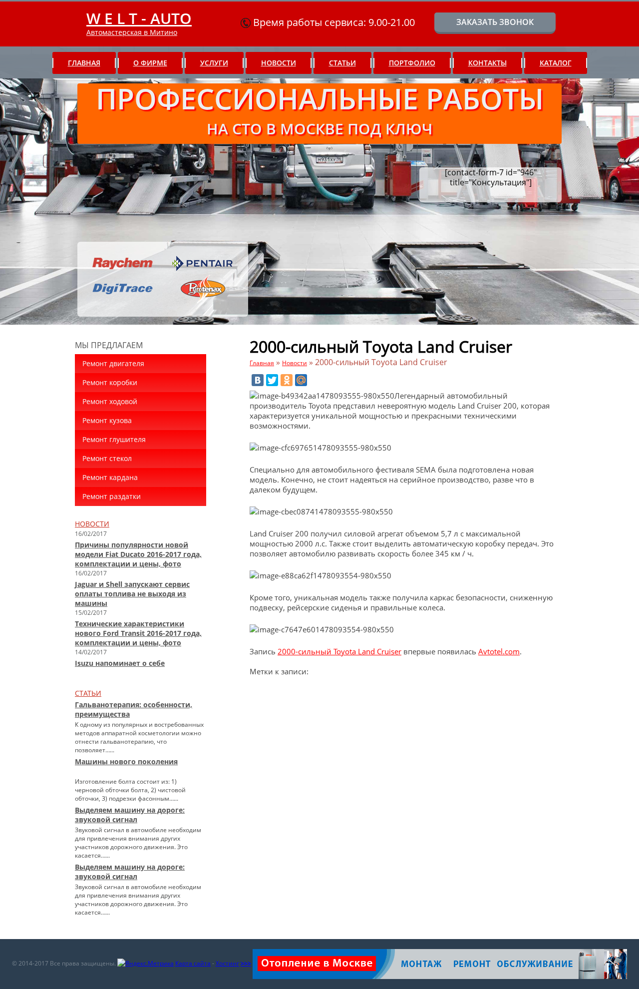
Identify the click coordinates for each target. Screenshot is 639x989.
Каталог (556, 62)
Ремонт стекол (107, 458)
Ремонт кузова (107, 420)
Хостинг (227, 963)
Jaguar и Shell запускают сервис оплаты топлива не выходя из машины (132, 593)
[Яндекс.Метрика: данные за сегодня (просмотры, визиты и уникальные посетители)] (145, 964)
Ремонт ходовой (109, 401)
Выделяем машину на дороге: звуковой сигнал (130, 814)
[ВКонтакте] (258, 380)
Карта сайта (193, 963)
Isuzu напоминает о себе (120, 663)
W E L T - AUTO (139, 18)
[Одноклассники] (287, 380)
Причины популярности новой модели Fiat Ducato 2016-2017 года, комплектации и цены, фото (138, 554)
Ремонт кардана (110, 477)
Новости (278, 62)
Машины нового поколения (126, 761)
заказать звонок (495, 21)
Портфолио (412, 62)
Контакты (487, 62)
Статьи (342, 62)
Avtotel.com (499, 651)
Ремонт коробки (109, 382)
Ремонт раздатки (111, 496)
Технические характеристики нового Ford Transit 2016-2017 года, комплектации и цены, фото (138, 633)
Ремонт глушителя (114, 439)
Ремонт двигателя (113, 363)
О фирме (150, 62)
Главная (84, 62)
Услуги (214, 62)
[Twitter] (272, 380)
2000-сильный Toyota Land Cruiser (339, 651)
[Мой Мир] (301, 380)
